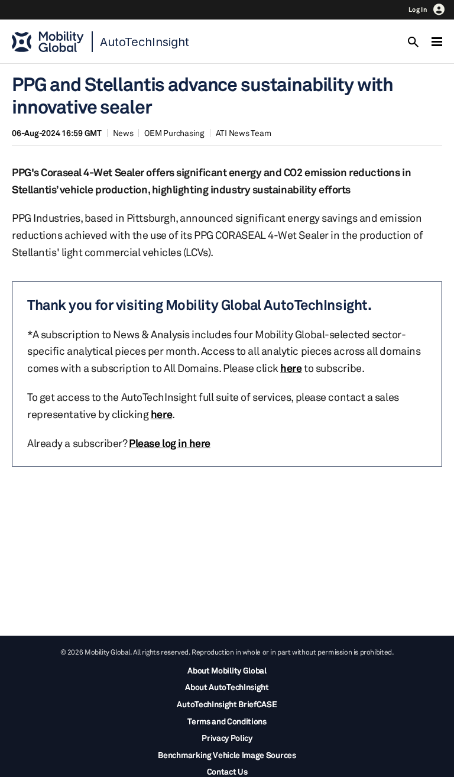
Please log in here (169, 442)
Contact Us (227, 771)
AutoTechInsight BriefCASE (227, 704)
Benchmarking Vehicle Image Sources (227, 755)
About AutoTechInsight (226, 687)
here (290, 367)
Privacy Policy (227, 738)
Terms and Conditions (227, 721)
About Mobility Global (226, 670)
